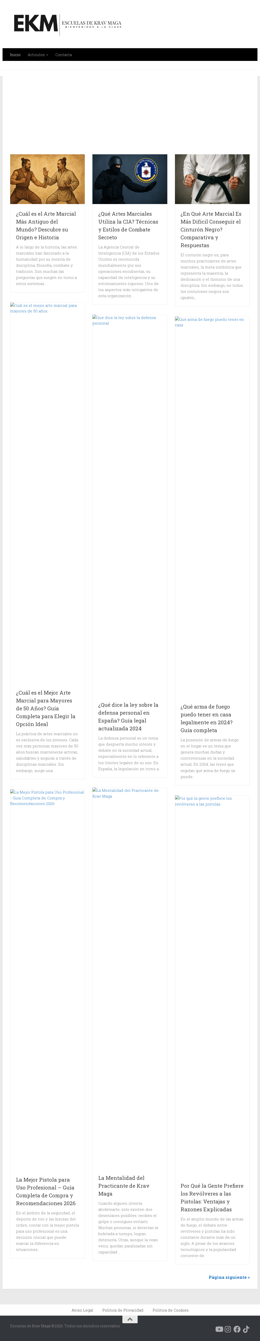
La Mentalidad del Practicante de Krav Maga (124, 1185)
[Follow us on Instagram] (228, 1329)
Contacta (63, 54)
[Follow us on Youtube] (218, 1329)
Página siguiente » (229, 1277)
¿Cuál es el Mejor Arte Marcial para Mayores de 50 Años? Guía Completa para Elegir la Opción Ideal (45, 708)
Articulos (36, 54)
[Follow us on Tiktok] (246, 1329)
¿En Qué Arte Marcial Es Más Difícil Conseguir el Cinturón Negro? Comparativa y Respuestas (211, 229)
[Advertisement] (135, 115)
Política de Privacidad (122, 1310)
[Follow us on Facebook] (237, 1329)
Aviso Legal (82, 1310)
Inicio (15, 54)
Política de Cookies (171, 1310)
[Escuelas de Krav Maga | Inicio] (66, 24)
